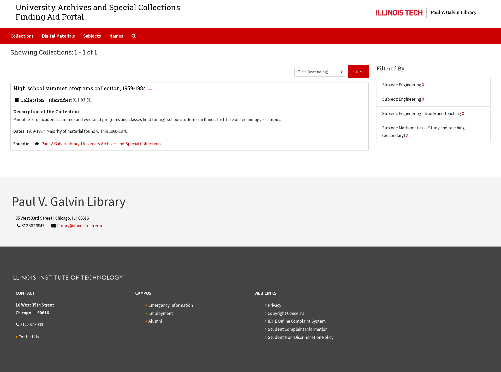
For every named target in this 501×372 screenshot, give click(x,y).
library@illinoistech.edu (79, 226)
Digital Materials (58, 36)
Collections (22, 36)
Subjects (92, 36)
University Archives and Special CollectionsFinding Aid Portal (98, 12)
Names (116, 36)
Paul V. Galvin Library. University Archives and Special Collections (101, 144)
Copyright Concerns (286, 313)
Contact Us (29, 337)
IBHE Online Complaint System (297, 321)
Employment (160, 313)
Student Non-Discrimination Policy (300, 337)
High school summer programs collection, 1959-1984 (80, 88)
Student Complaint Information (297, 329)
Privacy (274, 305)
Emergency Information (170, 305)
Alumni (155, 321)
